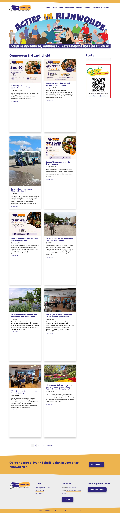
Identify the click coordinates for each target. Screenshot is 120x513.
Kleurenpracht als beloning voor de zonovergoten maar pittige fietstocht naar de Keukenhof (59, 387)
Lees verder (14, 101)
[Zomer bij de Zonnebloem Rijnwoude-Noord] (25, 161)
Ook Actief (96, 8)
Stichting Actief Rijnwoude (43, 488)
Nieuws (54, 8)
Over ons (87, 8)
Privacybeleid (40, 490)
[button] (74, 8)
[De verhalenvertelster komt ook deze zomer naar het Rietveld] (25, 300)
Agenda (61, 8)
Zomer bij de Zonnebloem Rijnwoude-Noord (21, 190)
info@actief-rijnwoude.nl (73, 490)
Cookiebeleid (39, 493)
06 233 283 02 (71, 488)
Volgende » (49, 445)
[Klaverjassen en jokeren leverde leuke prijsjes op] (25, 376)
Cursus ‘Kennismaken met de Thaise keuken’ (58, 163)
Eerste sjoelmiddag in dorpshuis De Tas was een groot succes (59, 316)
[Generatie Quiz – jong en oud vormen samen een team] (60, 70)
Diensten (79, 8)
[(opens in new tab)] (98, 81)
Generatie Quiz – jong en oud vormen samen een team (58, 84)
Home (48, 8)
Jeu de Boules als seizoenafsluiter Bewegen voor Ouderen (60, 239)
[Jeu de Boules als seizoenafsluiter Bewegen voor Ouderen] (60, 224)
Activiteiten (69, 8)
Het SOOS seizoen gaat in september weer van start (21, 87)
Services (106, 8)
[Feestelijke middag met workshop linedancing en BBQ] (25, 224)
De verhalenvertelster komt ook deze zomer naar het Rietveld (24, 316)
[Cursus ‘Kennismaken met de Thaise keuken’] (60, 147)
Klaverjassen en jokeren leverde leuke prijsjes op (24, 392)
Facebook (64, 493)
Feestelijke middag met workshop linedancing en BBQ (24, 239)
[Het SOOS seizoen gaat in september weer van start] (25, 71)
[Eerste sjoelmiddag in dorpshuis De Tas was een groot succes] (60, 300)
